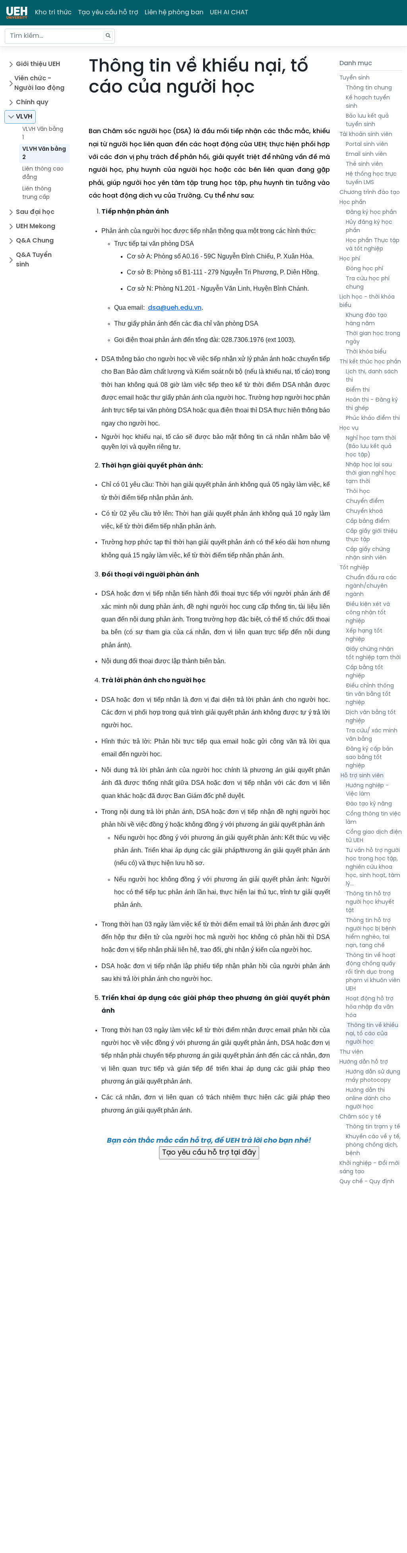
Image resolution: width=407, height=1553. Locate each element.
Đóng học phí (364, 269)
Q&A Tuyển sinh (34, 260)
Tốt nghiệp (354, 568)
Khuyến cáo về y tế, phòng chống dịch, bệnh (373, 1145)
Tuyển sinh (354, 78)
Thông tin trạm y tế (373, 1127)
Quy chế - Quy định (366, 1182)
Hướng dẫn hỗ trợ (363, 1062)
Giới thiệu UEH (38, 64)
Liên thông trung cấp (36, 193)
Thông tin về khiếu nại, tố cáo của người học (372, 1034)
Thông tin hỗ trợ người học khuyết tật (370, 902)
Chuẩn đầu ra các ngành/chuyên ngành (371, 586)
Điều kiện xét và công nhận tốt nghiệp (368, 613)
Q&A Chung (35, 240)
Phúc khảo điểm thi (373, 418)
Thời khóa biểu (366, 352)
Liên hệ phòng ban (174, 12)
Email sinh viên (366, 154)
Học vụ (349, 428)
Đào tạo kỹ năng (369, 804)
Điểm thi (358, 390)
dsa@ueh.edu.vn (175, 308)
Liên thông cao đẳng (43, 173)
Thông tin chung (369, 88)
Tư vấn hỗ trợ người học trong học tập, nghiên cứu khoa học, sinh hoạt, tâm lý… (373, 867)
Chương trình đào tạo (369, 193)
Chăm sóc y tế (360, 1117)
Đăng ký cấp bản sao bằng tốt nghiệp (369, 757)
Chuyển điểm (365, 502)
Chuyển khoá (364, 511)
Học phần (352, 203)
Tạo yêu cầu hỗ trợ (108, 12)
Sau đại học (35, 212)
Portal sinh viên (367, 145)
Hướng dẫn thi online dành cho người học (368, 1098)
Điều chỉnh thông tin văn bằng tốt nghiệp (370, 694)
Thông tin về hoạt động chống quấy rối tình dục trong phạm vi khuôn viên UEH (373, 972)
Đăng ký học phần (371, 212)
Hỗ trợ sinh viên (362, 776)
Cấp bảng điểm (368, 521)
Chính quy (32, 102)
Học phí (349, 259)
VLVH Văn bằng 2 (44, 153)
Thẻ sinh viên (364, 164)
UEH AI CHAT (229, 12)
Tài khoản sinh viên (365, 135)
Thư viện (351, 1052)
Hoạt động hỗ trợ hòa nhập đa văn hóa (369, 1007)
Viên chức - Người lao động (39, 83)
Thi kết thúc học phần (370, 362)
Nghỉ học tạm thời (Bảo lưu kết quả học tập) (371, 446)
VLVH (24, 116)
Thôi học (358, 492)
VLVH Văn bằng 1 (42, 133)
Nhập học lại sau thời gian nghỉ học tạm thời (371, 473)
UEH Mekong (35, 226)
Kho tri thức (53, 12)
